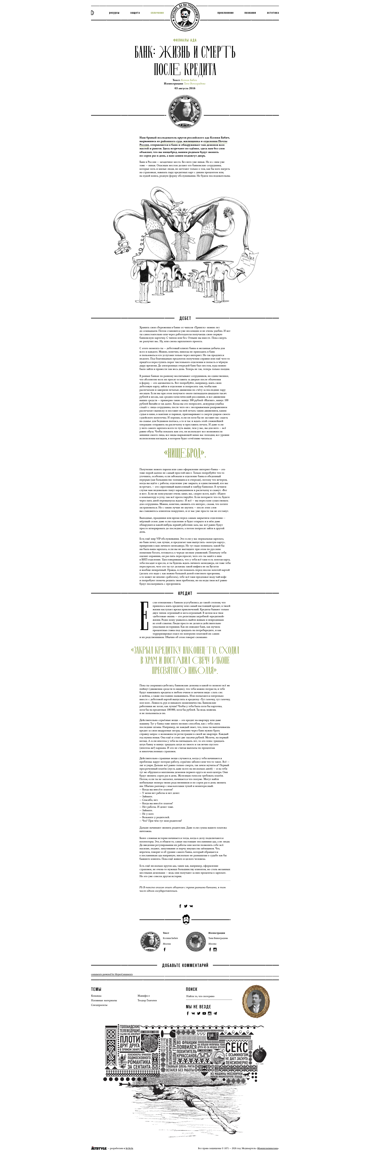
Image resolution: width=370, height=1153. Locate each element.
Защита (135, 13)
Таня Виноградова (218, 938)
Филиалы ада (185, 40)
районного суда (171, 141)
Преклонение (226, 13)
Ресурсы (114, 13)
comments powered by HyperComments (112, 974)
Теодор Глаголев (147, 1000)
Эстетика (273, 13)
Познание (250, 13)
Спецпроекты (99, 1005)
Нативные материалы (104, 1000)
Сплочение (157, 13)
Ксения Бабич (170, 938)
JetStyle (129, 1148)
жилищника (191, 141)
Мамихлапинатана (267, 1148)
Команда (96, 995)
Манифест (144, 995)
